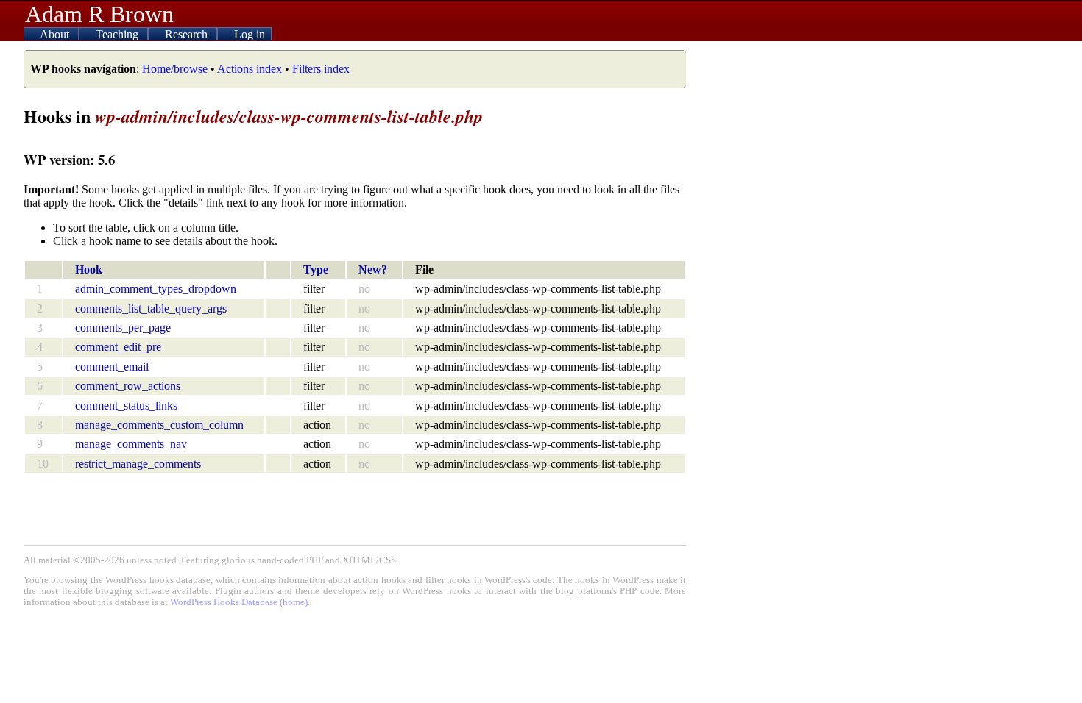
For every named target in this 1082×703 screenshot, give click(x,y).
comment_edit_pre (118, 346)
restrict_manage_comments (138, 463)
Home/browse (175, 69)
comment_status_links (126, 405)
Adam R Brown (99, 14)
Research (188, 34)
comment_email (112, 366)
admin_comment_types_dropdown (155, 288)
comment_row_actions (127, 385)
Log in (249, 34)
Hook (88, 269)
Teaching (118, 34)
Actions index (249, 69)
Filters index (321, 69)
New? (372, 269)
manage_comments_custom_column (159, 424)
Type (315, 269)
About (56, 34)
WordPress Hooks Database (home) (239, 602)
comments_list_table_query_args (151, 308)
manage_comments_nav (131, 444)
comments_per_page (123, 327)
